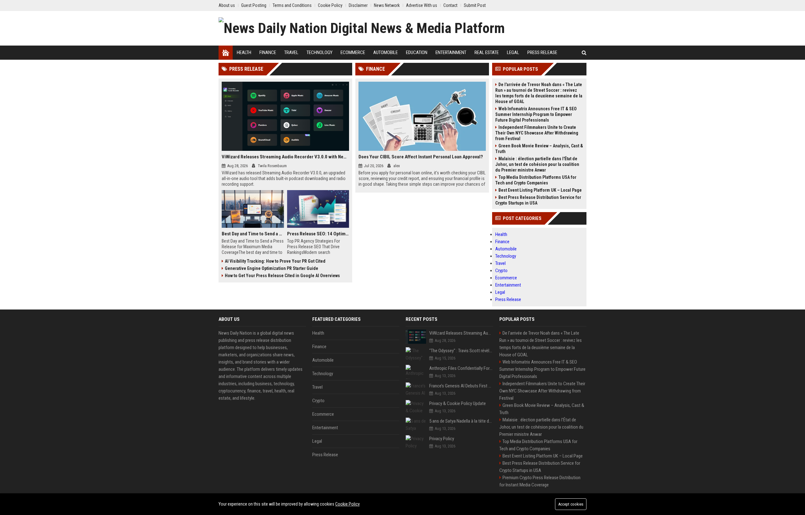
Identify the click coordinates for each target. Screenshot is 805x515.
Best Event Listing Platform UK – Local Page (540, 190)
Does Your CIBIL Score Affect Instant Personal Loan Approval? (420, 157)
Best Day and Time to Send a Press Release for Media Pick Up (253, 234)
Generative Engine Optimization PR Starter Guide (271, 268)
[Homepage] (226, 53)
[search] (584, 53)
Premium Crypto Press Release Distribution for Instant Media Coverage (539, 481)
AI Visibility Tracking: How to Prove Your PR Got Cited (275, 261)
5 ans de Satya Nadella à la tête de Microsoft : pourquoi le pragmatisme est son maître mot (461, 421)
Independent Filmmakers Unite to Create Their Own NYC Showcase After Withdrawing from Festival (536, 133)
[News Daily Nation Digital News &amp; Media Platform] (362, 28)
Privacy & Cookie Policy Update (457, 403)
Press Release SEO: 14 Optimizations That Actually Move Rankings (318, 234)
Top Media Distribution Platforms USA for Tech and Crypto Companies (535, 180)
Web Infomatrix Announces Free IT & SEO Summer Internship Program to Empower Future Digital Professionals (536, 114)
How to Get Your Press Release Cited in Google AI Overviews (282, 275)
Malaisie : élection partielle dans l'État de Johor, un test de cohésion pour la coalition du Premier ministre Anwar (537, 164)
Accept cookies (570, 504)
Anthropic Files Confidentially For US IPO (461, 368)
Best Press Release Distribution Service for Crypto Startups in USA (538, 200)
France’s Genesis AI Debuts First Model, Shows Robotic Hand (461, 386)
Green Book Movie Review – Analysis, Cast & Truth (539, 148)
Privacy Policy (441, 438)
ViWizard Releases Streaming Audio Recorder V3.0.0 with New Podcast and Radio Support (285, 157)
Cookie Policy (347, 504)
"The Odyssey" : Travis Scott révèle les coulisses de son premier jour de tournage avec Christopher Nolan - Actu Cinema (461, 350)
